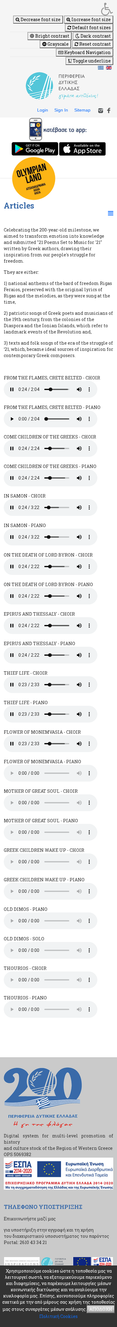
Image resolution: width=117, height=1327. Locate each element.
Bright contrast (51, 36)
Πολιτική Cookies (58, 1316)
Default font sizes (91, 27)
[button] (61, 9)
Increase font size (91, 19)
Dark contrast (95, 36)
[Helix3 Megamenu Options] (110, 212)
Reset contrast (94, 44)
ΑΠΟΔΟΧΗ (100, 1309)
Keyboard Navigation (87, 52)
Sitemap (82, 110)
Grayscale (57, 44)
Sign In (61, 110)
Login (42, 110)
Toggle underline (91, 61)
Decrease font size (40, 19)
